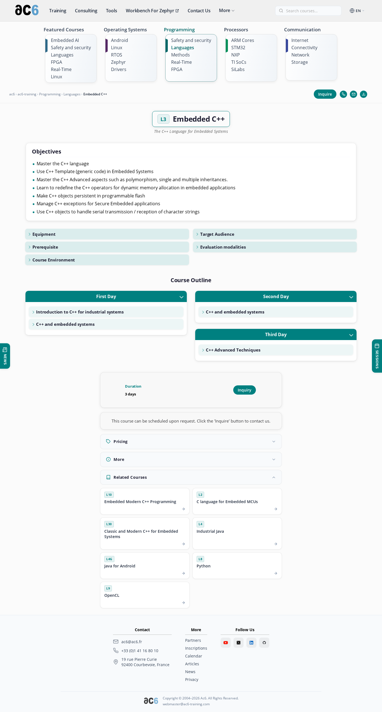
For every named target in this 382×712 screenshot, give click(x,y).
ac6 (12, 94)
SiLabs (238, 69)
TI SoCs (238, 62)
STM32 (238, 47)
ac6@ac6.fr (131, 641)
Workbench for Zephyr (150, 11)
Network (300, 55)
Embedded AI (65, 40)
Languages (62, 55)
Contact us (199, 11)
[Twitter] (239, 643)
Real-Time (61, 69)
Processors (236, 29)
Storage (299, 62)
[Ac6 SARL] (151, 701)
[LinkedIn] (251, 643)
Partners (193, 640)
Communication (302, 29)
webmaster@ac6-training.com (186, 704)
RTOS (116, 55)
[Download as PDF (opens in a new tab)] (363, 94)
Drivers (118, 69)
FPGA (56, 62)
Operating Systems (125, 29)
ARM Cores (242, 40)
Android (119, 40)
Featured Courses (64, 29)
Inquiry (244, 390)
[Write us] (353, 94)
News (190, 671)
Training (57, 11)
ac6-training (27, 94)
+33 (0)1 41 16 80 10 (139, 650)
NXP (235, 55)
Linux (56, 77)
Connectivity (304, 47)
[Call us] (343, 94)
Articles (192, 663)
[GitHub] (264, 643)
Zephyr (118, 62)
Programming (179, 29)
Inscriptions (196, 648)
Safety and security (71, 47)
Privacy (191, 679)
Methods (180, 55)
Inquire (325, 94)
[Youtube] (226, 643)
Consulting (86, 11)
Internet (299, 40)
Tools (111, 11)
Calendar (193, 656)
